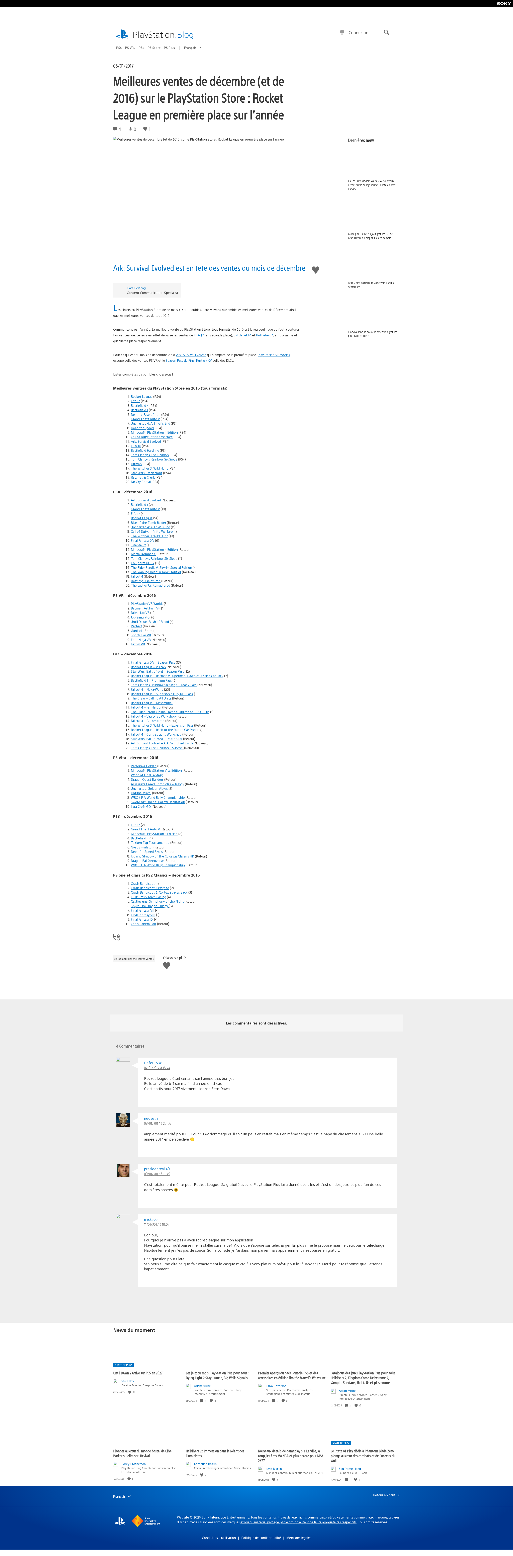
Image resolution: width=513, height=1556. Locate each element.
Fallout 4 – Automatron (148, 721)
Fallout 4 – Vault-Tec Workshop (153, 716)
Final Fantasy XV (142, 540)
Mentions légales (298, 1538)
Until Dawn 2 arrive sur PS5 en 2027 (138, 1373)
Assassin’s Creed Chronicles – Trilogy (157, 784)
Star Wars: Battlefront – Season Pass (157, 671)
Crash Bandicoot (143, 883)
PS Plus (169, 48)
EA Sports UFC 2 (142, 563)
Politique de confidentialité (261, 1538)
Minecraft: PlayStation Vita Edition (156, 770)
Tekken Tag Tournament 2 (150, 842)
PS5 (119, 48)
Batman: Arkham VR (145, 608)
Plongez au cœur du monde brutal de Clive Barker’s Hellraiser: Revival (142, 1453)
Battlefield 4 (242, 335)
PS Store (154, 48)
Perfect (136, 626)
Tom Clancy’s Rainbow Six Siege (154, 459)
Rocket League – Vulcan (148, 667)
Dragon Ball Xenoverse (148, 860)
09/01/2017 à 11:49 (157, 1173)
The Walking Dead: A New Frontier (156, 572)
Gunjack (137, 631)
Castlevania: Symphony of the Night (157, 901)
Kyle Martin (274, 1468)
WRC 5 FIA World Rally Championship (158, 797)
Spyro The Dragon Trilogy (150, 906)
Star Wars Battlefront (146, 473)
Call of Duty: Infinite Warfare (152, 437)
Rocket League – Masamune (152, 703)
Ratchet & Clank (143, 477)
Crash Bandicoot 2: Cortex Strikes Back (159, 892)
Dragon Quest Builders (147, 779)
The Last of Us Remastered (150, 585)
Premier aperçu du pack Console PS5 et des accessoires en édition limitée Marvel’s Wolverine (292, 1375)
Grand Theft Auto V (145, 419)
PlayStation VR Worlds (274, 355)
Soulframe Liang (350, 1468)
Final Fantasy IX (142, 919)
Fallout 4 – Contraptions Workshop (156, 734)
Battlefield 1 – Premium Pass (151, 680)
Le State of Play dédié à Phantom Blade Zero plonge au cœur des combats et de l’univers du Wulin (363, 1456)
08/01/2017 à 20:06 (157, 1123)
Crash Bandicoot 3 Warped (150, 888)
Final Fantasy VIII (143, 915)
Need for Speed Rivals (147, 851)
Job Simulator (140, 617)
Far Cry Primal (141, 482)
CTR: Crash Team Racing (148, 897)
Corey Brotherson (133, 1464)
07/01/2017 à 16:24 (157, 1067)
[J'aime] (130, 1392)
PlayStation (163, 34)
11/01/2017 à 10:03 (156, 1224)
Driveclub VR (140, 612)
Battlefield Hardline (145, 450)
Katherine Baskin (205, 1464)
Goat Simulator (142, 847)
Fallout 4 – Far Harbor (146, 707)
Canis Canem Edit (143, 924)
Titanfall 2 (138, 545)
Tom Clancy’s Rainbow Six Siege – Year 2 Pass (164, 685)
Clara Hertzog (136, 288)
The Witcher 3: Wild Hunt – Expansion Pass (162, 725)
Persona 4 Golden (144, 766)
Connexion (358, 32)
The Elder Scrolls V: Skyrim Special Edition (161, 567)
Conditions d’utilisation (219, 1538)
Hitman (136, 464)
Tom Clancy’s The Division (150, 455)
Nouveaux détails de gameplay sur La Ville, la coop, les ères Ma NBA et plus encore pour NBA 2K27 (290, 1456)
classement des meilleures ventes (134, 958)
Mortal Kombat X (143, 554)
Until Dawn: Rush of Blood (150, 622)
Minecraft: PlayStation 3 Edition (154, 834)
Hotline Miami (141, 793)
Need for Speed (142, 428)
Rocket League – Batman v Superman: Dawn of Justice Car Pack (177, 676)
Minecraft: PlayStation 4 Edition (154, 432)
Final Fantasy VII (142, 910)
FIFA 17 (199, 335)
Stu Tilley (127, 1381)
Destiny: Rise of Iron (146, 414)
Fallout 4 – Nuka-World (147, 689)
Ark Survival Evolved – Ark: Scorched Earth (162, 743)
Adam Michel (202, 1386)
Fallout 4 (137, 576)
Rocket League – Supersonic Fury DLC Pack (162, 694)
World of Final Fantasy (147, 775)
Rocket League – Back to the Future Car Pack (164, 730)
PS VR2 (130, 48)
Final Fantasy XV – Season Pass (153, 662)
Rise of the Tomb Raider (149, 522)
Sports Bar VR (141, 635)
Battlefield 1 (264, 335)
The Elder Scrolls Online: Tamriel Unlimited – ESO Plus (170, 712)
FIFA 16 (136, 446)
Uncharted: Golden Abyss (149, 788)
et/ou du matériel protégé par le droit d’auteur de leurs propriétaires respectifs (298, 1522)
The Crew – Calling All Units (151, 698)
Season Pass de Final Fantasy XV (189, 360)
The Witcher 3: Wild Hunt (150, 468)
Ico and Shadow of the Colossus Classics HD (162, 856)
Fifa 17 (135, 401)
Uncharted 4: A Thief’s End (151, 423)
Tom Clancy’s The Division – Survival (157, 748)
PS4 (141, 48)
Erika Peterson (276, 1386)
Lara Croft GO (141, 806)
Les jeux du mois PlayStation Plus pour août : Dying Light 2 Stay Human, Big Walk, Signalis (217, 1375)
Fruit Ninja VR (141, 640)
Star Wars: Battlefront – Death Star (156, 739)
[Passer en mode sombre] (342, 32)
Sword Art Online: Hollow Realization (158, 802)
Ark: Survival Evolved (191, 355)
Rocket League (141, 396)
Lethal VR (138, 644)
